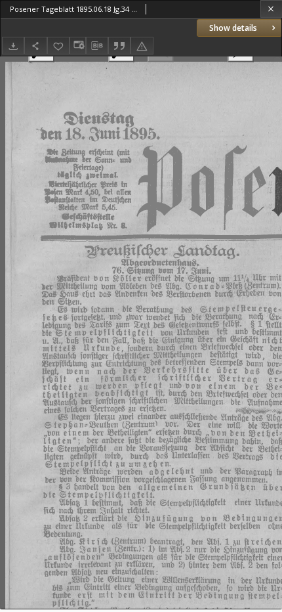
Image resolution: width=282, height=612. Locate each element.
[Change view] (77, 46)
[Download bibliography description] (97, 46)
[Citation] (119, 46)
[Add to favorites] (58, 46)
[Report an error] (142, 46)
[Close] (271, 9)
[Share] (35, 46)
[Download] (13, 46)
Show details (233, 27)
